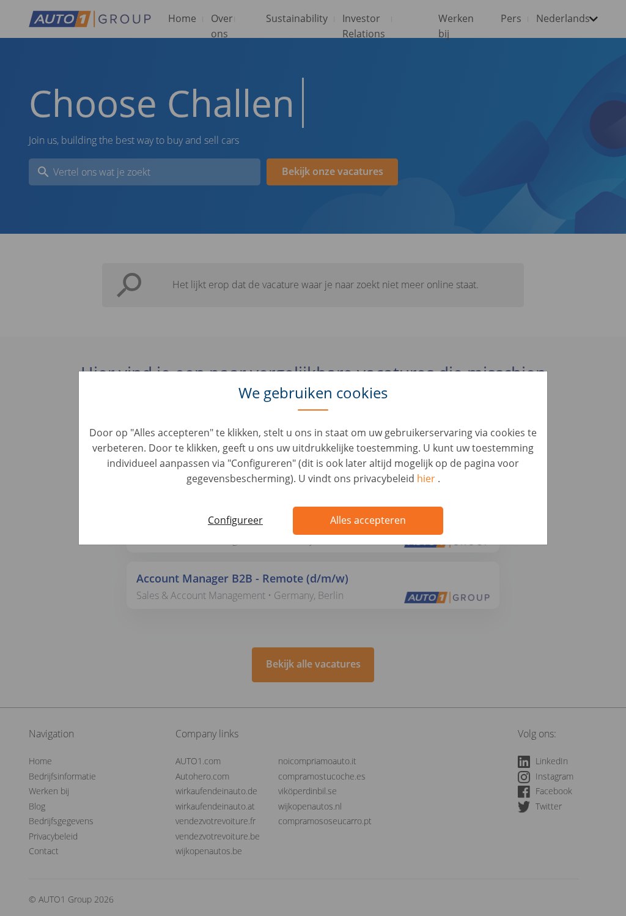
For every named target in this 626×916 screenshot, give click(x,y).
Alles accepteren (368, 520)
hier (427, 478)
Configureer (235, 520)
